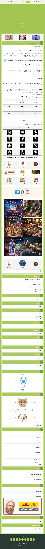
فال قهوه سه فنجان (38, 316)
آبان (20, 97)
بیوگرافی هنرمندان (38, 528)
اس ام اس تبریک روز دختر (37, 289)
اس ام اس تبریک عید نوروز (37, 284)
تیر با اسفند (9, 113)
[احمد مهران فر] (36, 37)
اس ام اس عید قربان (38, 291)
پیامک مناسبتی (22, 1)
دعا (40, 343)
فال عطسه (39, 521)
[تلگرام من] (31, 539)
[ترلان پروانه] (22, 37)
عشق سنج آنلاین (38, 358)
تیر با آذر (9, 110)
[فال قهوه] (32, 228)
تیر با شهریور (9, 106)
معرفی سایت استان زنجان (37, 479)
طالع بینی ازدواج (38, 333)
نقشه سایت (17, 545)
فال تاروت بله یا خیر (38, 462)
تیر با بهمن (22, 113)
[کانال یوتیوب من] (14, 539)
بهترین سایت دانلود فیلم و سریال (36, 474)
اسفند (24, 97)
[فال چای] (32, 247)
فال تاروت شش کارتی (37, 450)
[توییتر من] (20, 539)
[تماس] (22, 539)
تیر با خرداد (9, 102)
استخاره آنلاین (16, 1)
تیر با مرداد (22, 106)
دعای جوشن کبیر (38, 341)
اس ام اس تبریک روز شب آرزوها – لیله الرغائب (34, 282)
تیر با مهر (35, 110)
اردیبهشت (29, 97)
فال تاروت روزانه (38, 433)
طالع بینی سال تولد (38, 425)
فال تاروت (33, 1)
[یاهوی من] (34, 539)
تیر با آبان (22, 110)
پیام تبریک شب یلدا (38, 496)
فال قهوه (39, 314)
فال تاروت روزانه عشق (37, 459)
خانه (41, 1)
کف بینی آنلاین (39, 326)
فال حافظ (37, 1)
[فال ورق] (13, 247)
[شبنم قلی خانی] (9, 37)
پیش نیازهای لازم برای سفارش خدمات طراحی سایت (33, 477)
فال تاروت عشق (38, 457)
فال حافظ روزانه (38, 491)
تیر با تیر (35, 106)
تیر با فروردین (35, 102)
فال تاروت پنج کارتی (38, 447)
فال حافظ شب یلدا (38, 494)
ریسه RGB (39, 365)
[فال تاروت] (32, 209)
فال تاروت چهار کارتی (38, 445)
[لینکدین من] (11, 539)
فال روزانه (28, 1)
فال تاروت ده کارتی (38, 455)
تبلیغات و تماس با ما (9, 1)
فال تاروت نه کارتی (38, 452)
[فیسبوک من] (28, 539)
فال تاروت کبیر (38, 435)
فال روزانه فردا (38, 531)
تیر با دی (35, 113)
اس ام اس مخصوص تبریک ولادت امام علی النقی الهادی (33, 279)
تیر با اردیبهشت (22, 102)
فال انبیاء (39, 306)
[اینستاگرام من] (25, 539)
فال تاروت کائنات (38, 440)
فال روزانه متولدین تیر (34, 43)
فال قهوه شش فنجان (38, 318)
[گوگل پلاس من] (17, 539)
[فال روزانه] (13, 209)
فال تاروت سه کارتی (38, 442)
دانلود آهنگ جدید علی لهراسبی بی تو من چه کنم (33, 472)
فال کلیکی (39, 350)
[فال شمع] (13, 228)
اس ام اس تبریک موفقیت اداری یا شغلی (35, 287)
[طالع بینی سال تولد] (22, 410)
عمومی (36, 271)
